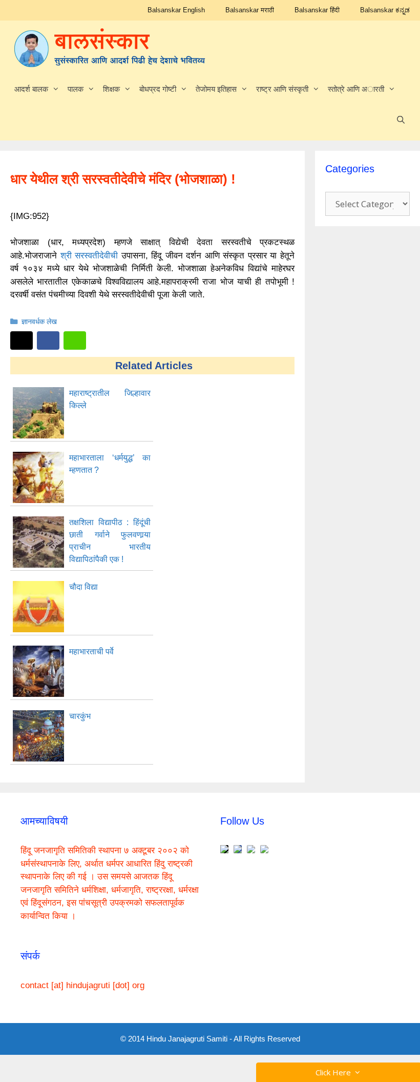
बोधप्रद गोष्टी (157, 89)
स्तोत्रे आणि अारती (356, 89)
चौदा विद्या (83, 587)
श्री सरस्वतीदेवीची (90, 256)
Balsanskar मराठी (249, 10)
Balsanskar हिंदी (317, 10)
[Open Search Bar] (401, 120)
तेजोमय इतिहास (216, 89)
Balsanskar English (176, 10)
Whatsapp (75, 340)
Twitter (21, 340)
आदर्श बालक (31, 89)
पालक (75, 89)
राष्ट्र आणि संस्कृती (282, 89)
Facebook (48, 340)
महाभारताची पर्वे (91, 651)
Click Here (335, 1072)
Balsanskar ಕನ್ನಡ (385, 10)
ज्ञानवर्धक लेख (39, 321)
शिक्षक (111, 89)
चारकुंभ (80, 716)
